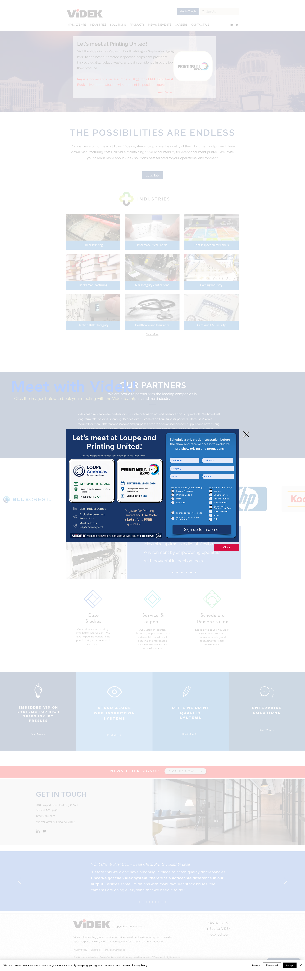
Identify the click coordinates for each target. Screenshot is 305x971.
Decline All (272, 965)
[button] (246, 434)
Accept (290, 965)
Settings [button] (255, 965)
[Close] (301, 965)
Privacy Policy (139, 965)
